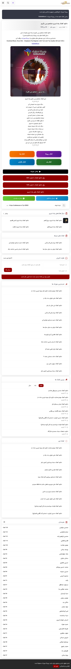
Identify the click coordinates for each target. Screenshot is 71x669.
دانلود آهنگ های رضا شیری (35, 192)
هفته (41, 386)
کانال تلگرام (22, 162)
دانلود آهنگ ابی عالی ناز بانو (54, 306)
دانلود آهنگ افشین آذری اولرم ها (53, 335)
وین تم (56, 666)
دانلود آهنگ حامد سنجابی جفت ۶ (52, 357)
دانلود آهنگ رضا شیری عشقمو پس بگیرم (54, 23)
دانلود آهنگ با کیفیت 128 (34, 185)
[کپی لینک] (64, 205)
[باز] (3, 3)
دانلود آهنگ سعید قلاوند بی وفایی (58, 411)
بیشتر (6, 214)
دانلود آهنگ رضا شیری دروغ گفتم (53, 221)
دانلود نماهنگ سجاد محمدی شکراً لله (58, 431)
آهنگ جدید (62, 27)
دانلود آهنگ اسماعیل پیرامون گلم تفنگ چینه (50, 477)
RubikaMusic (35, 44)
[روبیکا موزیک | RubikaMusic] (65, 3)
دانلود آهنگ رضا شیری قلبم (54, 227)
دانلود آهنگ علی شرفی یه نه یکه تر (52, 298)
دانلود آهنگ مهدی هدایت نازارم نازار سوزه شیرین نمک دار (46, 291)
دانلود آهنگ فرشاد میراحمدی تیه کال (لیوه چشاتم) (54, 425)
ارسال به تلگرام (51, 198)
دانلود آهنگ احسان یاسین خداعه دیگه (18, 249)
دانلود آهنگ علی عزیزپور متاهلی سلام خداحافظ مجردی (47, 484)
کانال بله (49, 162)
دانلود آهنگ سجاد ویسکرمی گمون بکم (51, 371)
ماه (35, 386)
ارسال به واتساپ (17, 198)
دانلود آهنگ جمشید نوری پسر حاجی (52, 492)
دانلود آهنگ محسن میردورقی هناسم (58, 391)
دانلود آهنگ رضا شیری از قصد (21, 227)
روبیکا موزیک (25, 38)
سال (30, 386)
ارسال (8, 270)
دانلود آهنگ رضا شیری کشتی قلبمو (19, 221)
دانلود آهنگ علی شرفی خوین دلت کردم (51, 499)
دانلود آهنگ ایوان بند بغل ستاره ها (52, 249)
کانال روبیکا (49, 154)
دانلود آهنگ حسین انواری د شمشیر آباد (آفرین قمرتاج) (53, 418)
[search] (8, 3)
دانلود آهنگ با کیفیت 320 (34, 178)
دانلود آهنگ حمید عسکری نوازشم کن (19, 243)
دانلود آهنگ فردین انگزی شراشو (53, 470)
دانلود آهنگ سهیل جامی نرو (54, 364)
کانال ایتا (22, 154)
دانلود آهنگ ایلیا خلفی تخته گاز (53, 349)
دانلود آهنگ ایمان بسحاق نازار (60, 404)
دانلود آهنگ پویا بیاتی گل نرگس (53, 243)
